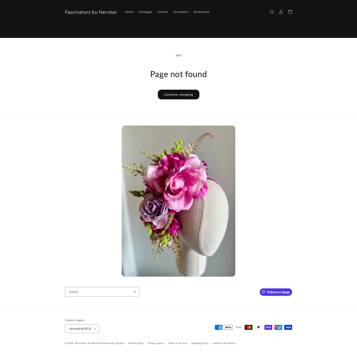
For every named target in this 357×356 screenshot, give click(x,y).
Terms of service (177, 343)
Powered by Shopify (112, 343)
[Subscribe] (134, 292)
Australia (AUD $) (80, 328)
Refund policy (136, 343)
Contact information (224, 343)
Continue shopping (178, 94)
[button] (271, 11)
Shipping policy (200, 343)
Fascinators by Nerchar (88, 343)
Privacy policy (156, 343)
